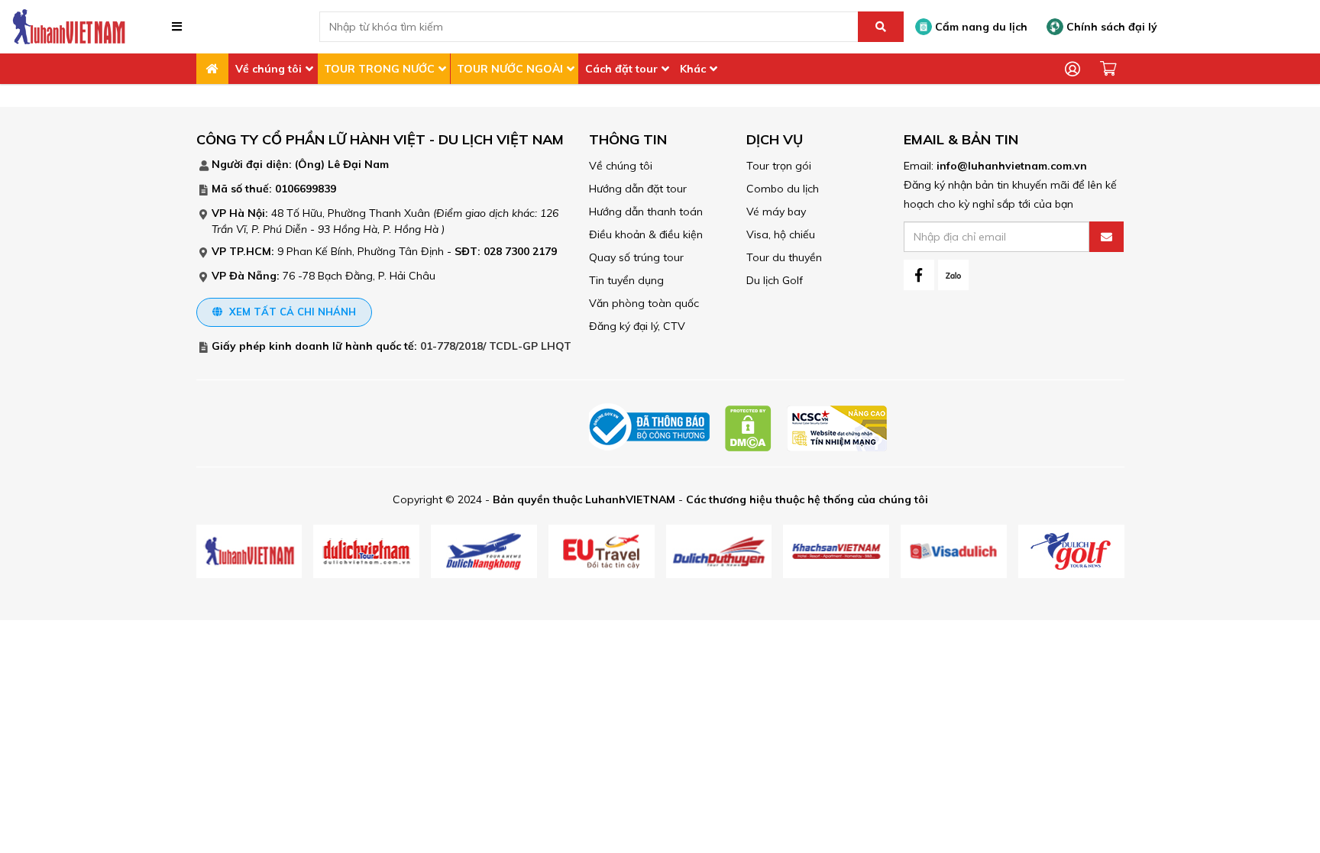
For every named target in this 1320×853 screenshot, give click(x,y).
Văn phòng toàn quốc (644, 303)
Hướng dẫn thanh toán (646, 211)
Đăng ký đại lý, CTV (637, 326)
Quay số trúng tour (636, 257)
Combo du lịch (782, 188)
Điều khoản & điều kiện (646, 234)
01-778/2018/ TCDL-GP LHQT (495, 346)
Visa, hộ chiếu (780, 234)
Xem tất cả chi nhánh (291, 311)
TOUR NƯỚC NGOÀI (510, 69)
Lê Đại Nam (358, 164)
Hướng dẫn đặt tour (638, 188)
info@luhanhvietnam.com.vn (1012, 166)
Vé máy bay (776, 211)
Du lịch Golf (774, 280)
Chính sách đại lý (1110, 27)
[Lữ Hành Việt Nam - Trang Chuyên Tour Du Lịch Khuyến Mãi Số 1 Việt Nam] (68, 26)
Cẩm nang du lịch (979, 27)
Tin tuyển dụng (626, 280)
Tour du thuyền (784, 257)
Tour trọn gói (778, 166)
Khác (693, 69)
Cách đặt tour (621, 69)
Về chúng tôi (268, 69)
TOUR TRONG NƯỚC (379, 69)
